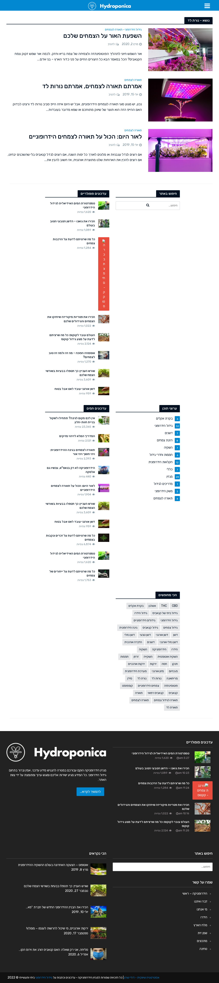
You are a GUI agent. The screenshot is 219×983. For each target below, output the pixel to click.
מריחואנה (172, 678)
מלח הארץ (200, 925)
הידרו (175, 649)
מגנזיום (173, 671)
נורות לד (156, 678)
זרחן (136, 656)
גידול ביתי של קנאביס (165, 613)
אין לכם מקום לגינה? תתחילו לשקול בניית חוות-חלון (72, 420)
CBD (175, 606)
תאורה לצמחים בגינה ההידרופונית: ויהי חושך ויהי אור (72, 452)
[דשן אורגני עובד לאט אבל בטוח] (104, 391)
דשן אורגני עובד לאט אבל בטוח (75, 389)
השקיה (143, 649)
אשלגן (152, 606)
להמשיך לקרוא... (90, 792)
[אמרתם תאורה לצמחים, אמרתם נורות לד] (180, 100)
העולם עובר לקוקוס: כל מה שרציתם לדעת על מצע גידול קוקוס (72, 337)
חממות (124, 656)
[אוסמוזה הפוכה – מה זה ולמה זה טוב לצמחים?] (104, 355)
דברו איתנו (200, 901)
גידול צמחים (170, 627)
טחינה (203, 949)
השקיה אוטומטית (168, 656)
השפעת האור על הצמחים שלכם (102, 35)
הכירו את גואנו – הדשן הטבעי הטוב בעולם (72, 223)
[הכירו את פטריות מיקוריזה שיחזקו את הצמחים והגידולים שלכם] (104, 319)
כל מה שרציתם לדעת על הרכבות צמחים (74, 241)
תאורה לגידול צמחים (166, 700)
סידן (129, 678)
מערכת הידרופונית (136, 671)
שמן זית (202, 933)
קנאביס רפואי (156, 693)
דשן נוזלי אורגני (169, 642)
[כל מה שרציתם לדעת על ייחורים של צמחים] (104, 573)
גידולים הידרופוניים (144, 620)
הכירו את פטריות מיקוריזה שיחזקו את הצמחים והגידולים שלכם (71, 319)
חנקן (175, 664)
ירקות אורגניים (136, 664)
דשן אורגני (162, 635)
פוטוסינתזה (171, 686)
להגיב (111, 44)
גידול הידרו (141, 613)
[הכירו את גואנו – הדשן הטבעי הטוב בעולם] (104, 223)
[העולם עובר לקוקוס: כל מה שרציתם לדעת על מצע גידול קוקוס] (104, 337)
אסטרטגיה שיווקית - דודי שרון (141, 977)
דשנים (151, 642)
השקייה (148, 656)
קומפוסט (127, 686)
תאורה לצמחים (113, 29)
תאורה (139, 693)
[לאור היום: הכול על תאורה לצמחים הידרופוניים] (180, 150)
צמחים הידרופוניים (148, 686)
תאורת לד (172, 707)
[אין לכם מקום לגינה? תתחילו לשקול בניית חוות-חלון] (104, 420)
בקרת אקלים (136, 606)
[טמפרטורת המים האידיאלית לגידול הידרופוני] (104, 205)
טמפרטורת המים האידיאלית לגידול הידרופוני (72, 205)
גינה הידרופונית (128, 627)
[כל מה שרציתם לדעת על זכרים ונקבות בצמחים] (104, 538)
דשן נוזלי (129, 635)
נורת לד (141, 678)
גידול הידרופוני (133, 29)
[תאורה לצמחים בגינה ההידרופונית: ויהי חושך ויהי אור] (104, 452)
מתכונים (202, 941)
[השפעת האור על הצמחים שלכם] (180, 49)
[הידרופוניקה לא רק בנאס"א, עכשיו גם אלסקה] (104, 470)
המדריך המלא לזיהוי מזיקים (77, 436)
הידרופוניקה (159, 649)
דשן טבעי (145, 635)
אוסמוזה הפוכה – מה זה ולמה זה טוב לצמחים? (72, 355)
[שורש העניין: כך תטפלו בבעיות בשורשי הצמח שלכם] (104, 373)
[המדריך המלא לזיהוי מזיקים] (104, 438)
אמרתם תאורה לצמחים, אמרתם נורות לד (92, 86)
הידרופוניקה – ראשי (194, 893)
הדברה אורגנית (133, 642)
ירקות (153, 664)
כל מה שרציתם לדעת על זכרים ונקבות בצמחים (70, 537)
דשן (175, 635)
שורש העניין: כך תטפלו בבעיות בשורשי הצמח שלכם (70, 373)
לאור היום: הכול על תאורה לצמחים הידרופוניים (85, 136)
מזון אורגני (158, 671)
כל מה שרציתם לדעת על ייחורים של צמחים (72, 573)
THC (164, 606)
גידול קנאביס (150, 627)
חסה (164, 664)
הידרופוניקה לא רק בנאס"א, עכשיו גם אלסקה (71, 470)
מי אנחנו (202, 909)
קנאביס (173, 693)
